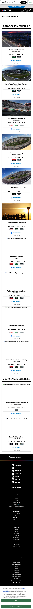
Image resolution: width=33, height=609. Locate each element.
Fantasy (16, 529)
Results (23, 2)
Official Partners (16, 517)
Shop (27, 10)
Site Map (16, 500)
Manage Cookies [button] (16, 502)
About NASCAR (16, 513)
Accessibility (16, 496)
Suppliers (16, 498)
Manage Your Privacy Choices (16, 606)
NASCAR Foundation (16, 551)
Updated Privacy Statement (16, 494)
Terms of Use (6, 591)
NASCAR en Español (16, 564)
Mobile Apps (16, 533)
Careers (16, 515)
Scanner (16, 531)
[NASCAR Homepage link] (16, 456)
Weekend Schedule (16, 6)
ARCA (16, 568)
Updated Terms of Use (16, 492)
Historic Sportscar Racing (16, 580)
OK (16, 600)
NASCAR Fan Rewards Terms (16, 555)
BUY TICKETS (17, 60)
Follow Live (16, 535)
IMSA (16, 566)
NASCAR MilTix (16, 548)
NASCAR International (16, 574)
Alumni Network (16, 582)
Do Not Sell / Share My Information (16, 506)
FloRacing (17, 570)
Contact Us (16, 490)
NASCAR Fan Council (16, 553)
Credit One (16, 578)
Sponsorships (16, 521)
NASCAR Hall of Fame (16, 576)
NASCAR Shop (16, 539)
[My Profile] (30, 10)
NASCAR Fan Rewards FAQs (16, 557)
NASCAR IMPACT (16, 546)
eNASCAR (17, 572)
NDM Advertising (16, 519)
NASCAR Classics (16, 537)
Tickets (22, 10)
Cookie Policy (17, 590)
